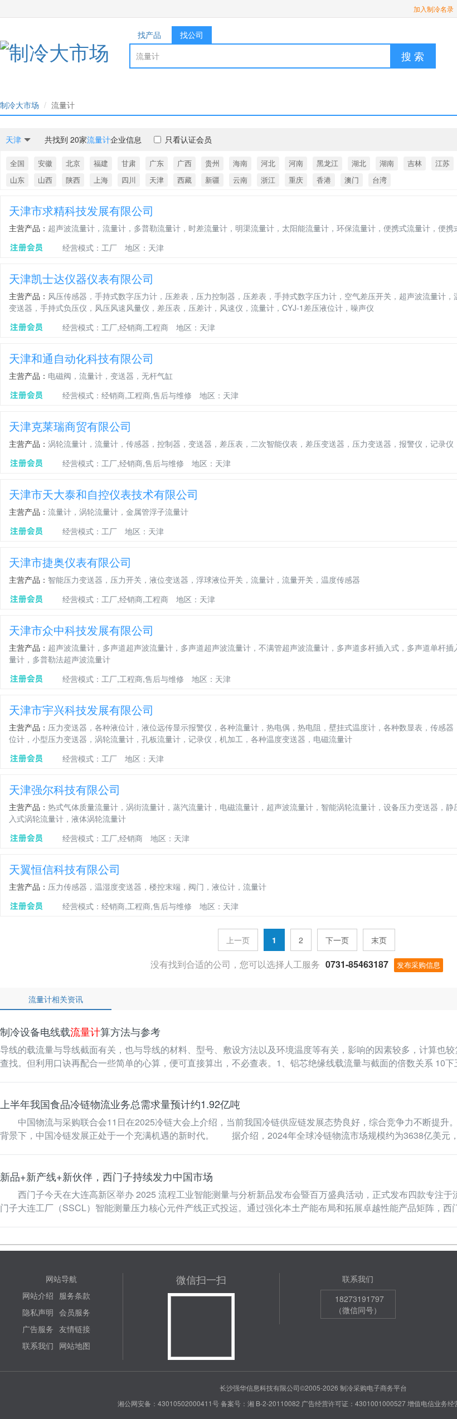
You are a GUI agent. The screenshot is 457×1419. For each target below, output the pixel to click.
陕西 (73, 179)
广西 (184, 163)
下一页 (337, 939)
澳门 (351, 179)
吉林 (414, 163)
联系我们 (38, 1345)
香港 (324, 179)
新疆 (212, 179)
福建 (101, 163)
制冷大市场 (19, 104)
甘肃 (128, 163)
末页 (379, 939)
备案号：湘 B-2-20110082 (260, 1403)
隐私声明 (38, 1312)
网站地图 (74, 1345)
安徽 (45, 163)
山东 (17, 179)
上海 (101, 179)
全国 (17, 163)
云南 (240, 179)
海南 (240, 163)
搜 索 (412, 55)
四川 (128, 179)
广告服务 (38, 1328)
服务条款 (74, 1295)
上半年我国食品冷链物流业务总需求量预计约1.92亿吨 (120, 1103)
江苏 (442, 163)
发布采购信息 (418, 964)
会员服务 (74, 1312)
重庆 (296, 179)
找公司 (191, 34)
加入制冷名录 (434, 8)
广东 (156, 163)
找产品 (149, 34)
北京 (73, 163)
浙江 (268, 179)
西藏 (184, 179)
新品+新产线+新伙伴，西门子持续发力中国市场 (106, 1176)
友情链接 (74, 1328)
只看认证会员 (188, 139)
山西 (45, 179)
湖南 (387, 163)
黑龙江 (327, 163)
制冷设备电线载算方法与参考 (80, 1031)
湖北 (359, 163)
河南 (296, 163)
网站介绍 (38, 1295)
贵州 (212, 163)
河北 (268, 163)
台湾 (379, 179)
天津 (156, 179)
